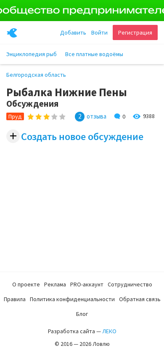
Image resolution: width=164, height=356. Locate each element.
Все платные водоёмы (94, 54)
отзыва (96, 116)
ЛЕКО (109, 331)
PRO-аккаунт (86, 284)
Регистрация (135, 32)
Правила (15, 299)
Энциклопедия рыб (31, 54)
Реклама (55, 284)
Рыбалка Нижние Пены (66, 92)
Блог (82, 314)
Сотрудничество (130, 284)
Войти (99, 32)
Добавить (73, 32)
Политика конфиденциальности (72, 299)
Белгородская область (36, 74)
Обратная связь (140, 299)
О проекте (26, 284)
